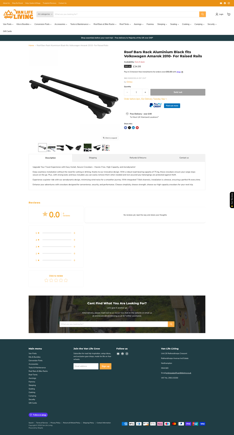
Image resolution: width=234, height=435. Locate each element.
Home (31, 45)
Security (211, 24)
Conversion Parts (42, 24)
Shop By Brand (17, 3)
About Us (6, 3)
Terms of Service (42, 423)
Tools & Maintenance (79, 24)
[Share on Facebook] (125, 127)
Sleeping (161, 24)
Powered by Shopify (36, 428)
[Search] (202, 14)
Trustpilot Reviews (49, 3)
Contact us (184, 157)
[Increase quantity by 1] (145, 92)
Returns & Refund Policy (71, 423)
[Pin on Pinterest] (137, 127)
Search (31, 423)
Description (50, 158)
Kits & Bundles (23, 24)
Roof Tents (124, 24)
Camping (199, 24)
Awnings (138, 24)
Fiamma (150, 24)
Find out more (172, 105)
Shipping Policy (88, 423)
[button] (42, 147)
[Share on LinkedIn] (133, 127)
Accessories (60, 24)
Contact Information (104, 423)
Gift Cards (7, 31)
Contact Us (62, 3)
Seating (173, 24)
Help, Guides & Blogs (32, 3)
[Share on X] (129, 127)
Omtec (129, 82)
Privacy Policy (55, 423)
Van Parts (7, 24)
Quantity (127, 87)
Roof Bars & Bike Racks (104, 24)
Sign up (105, 366)
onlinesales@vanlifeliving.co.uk (178, 373)
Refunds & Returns (138, 157)
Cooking (186, 24)
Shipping (93, 157)
